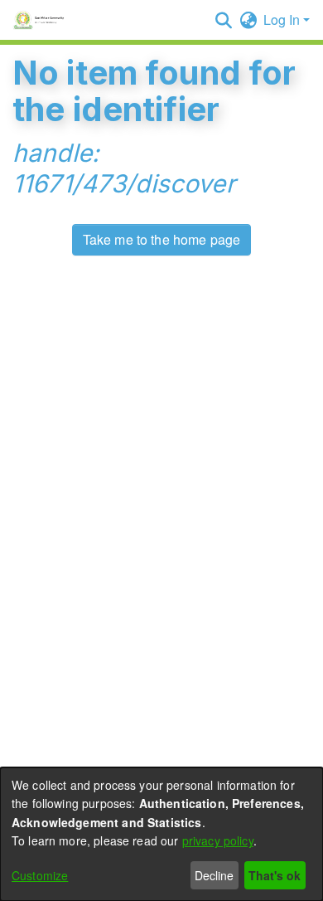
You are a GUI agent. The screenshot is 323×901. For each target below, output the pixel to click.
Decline (214, 875)
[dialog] (161, 834)
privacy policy (217, 840)
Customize (40, 875)
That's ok (274, 875)
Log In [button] (283, 19)
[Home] (41, 20)
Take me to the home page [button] (162, 239)
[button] (223, 20)
